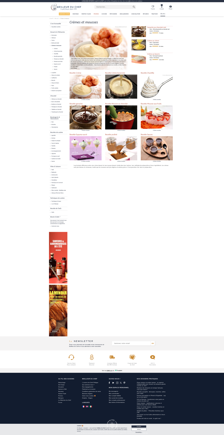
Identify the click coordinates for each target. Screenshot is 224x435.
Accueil (51, 18)
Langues (86, 402)
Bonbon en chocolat (56, 104)
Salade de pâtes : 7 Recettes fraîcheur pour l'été (150, 411)
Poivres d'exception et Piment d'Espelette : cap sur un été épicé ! (151, 396)
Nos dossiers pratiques (147, 379)
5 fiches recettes (121, 130)
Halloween (54, 187)
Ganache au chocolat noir (156, 27)
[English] (87, 406)
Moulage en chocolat (56, 106)
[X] (121, 382)
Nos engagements (87, 387)
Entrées (53, 138)
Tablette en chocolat (56, 109)
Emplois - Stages (87, 398)
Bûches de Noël (55, 43)
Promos (60, 395)
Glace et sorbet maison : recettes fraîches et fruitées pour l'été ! (150, 407)
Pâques (53, 185)
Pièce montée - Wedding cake (58, 190)
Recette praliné (111, 135)
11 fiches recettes (85, 161)
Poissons (53, 148)
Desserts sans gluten (56, 90)
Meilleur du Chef (89, 379)
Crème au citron (153, 40)
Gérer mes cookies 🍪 (89, 395)
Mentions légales (87, 393)
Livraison (92, 389)
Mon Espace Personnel (119, 387)
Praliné (55, 66)
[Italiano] (91, 406)
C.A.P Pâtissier (54, 204)
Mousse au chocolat (59, 59)
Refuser (139, 429)
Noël (52, 169)
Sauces (55, 69)
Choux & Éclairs (55, 83)
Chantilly (56, 53)
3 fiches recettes (157, 99)
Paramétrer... (139, 432)
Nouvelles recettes (55, 27)
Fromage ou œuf (55, 156)
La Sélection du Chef (64, 400)
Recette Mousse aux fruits (151, 104)
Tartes (53, 40)
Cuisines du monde (55, 158)
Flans (52, 85)
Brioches (53, 124)
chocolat (108, 63)
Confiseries (54, 78)
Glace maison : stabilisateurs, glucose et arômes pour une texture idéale (149, 403)
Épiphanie (53, 172)
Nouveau (61, 391)
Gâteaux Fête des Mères (57, 193)
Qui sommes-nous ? (88, 384)
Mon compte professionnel (117, 400)
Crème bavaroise (58, 51)
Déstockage (61, 382)
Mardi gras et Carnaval (57, 182)
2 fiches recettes (121, 99)
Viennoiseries (54, 127)
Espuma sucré (57, 64)
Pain (52, 122)
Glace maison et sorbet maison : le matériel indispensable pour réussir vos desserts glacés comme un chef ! (151, 384)
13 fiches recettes (85, 99)
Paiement (85, 389)
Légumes (53, 153)
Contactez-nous (55, 226)
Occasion (61, 387)
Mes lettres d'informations (117, 402)
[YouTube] (114, 382)
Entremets (54, 35)
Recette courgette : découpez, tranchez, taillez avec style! (151, 392)
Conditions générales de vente (91, 391)
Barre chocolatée (55, 101)
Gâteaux (53, 38)
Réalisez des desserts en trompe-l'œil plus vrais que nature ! (150, 388)
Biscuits (53, 80)
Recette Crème (75, 73)
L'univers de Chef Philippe (90, 382)
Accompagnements (56, 151)
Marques (61, 398)
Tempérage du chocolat (57, 112)
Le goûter (53, 72)
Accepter (139, 426)
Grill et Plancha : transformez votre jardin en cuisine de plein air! (150, 400)
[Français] (83, 406)
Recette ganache (58, 56)
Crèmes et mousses (56, 45)
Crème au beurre (153, 54)
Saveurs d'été (62, 389)
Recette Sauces (147, 135)
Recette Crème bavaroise (115, 73)
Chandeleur (54, 180)
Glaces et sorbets (55, 75)
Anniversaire (54, 175)
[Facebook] (110, 382)
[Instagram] (117, 382)
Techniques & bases (56, 201)
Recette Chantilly (147, 73)
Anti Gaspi (61, 384)
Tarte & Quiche (55, 143)
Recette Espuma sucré (78, 135)
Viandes (53, 146)
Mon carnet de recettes (116, 398)
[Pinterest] (125, 382)
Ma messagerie (113, 391)
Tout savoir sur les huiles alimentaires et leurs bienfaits (151, 415)
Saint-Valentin (54, 177)
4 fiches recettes (121, 161)
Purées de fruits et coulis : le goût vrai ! (149, 418)
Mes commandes (114, 393)
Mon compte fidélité (115, 395)
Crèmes (56, 48)
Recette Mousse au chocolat (116, 104)
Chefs (52, 212)
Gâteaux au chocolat (56, 99)
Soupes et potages (55, 140)
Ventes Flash (62, 393)
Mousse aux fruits (58, 61)
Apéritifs (53, 135)
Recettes (162, 14)
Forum (60, 402)
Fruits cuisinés (54, 88)
